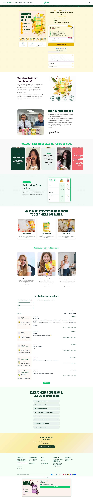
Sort (65, 313)
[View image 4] (30, 39)
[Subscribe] (26, 463)
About (42, 464)
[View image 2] (23, 39)
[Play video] (33, 158)
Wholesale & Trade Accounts (69, 460)
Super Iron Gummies (43, 480)
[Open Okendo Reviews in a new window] (72, 310)
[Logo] (46, 2)
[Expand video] (39, 169)
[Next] (81, 159)
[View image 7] (41, 39)
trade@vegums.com (57, 466)
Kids (42, 462)
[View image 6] (37, 39)
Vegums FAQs (31, 462)
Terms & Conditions (33, 459)
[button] (89, 2)
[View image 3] (27, 39)
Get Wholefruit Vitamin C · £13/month (46, 446)
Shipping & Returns (32, 460)
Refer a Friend (31, 463)
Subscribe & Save (44, 463)
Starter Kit (43, 460)
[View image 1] (20, 39)
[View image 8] (45, 39)
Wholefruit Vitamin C (25, 322)
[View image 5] (34, 39)
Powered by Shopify (26, 474)
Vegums (21, 474)
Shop (42, 459)
